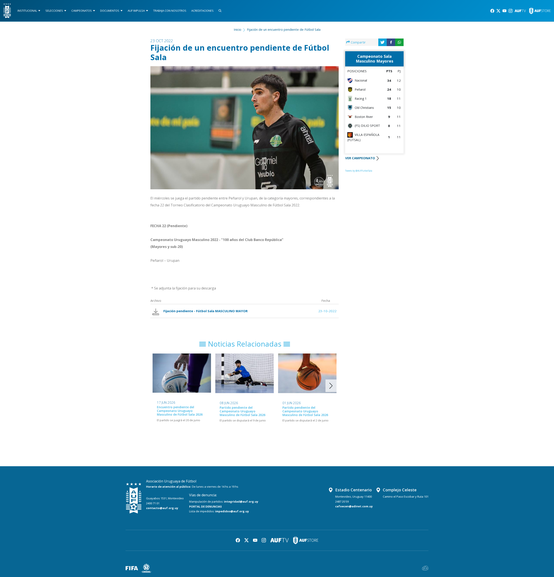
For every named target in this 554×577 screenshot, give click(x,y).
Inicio (237, 29)
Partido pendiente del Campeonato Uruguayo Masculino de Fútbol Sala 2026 (242, 411)
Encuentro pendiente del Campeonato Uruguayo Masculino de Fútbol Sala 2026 (180, 410)
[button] (331, 385)
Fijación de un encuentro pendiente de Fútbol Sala (283, 29)
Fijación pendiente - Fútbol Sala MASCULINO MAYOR (205, 311)
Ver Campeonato (360, 158)
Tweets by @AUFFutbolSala (358, 170)
